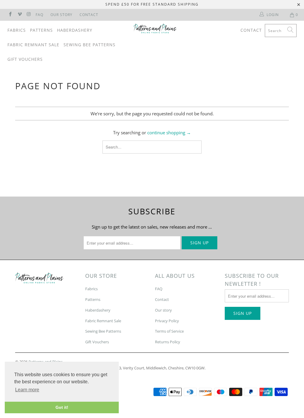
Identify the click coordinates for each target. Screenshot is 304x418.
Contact (89, 14)
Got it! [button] (62, 407)
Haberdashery (74, 30)
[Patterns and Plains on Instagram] (28, 14)
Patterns (41, 30)
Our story (163, 310)
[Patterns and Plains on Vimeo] (19, 14)
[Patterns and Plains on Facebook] (9, 14)
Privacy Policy (167, 320)
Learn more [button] (27, 389)
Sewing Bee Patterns (89, 44)
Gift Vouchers (25, 59)
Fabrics (16, 30)
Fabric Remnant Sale (33, 44)
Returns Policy (167, 341)
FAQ (39, 14)
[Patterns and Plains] (155, 28)
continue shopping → (169, 132)
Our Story (61, 14)
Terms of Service (169, 331)
